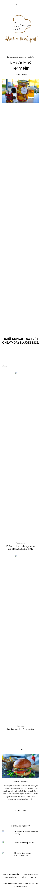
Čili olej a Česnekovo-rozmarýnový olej (23, 854)
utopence (32, 298)
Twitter (14, 366)
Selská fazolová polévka (24, 842)
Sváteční (18, 57)
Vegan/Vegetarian (28, 57)
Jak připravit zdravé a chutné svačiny (26, 832)
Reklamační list (11, 877)
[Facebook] (18, 9)
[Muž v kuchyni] (20, 29)
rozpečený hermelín (19, 301)
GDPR (6, 883)
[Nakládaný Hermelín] (20, 91)
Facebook (10, 366)
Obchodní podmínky (12, 874)
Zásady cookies (29, 877)
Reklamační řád (31, 874)
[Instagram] (22, 9)
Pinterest (17, 366)
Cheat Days (11, 57)
